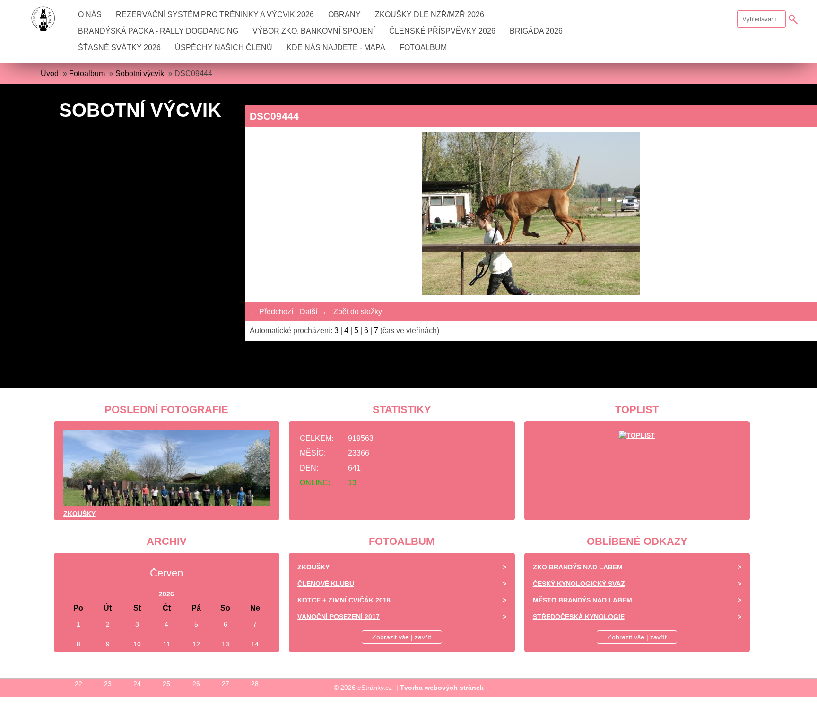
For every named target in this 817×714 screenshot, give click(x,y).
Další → (313, 312)
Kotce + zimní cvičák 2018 (344, 600)
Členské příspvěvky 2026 (442, 31)
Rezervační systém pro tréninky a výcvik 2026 (215, 14)
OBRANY (344, 14)
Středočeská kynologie (579, 616)
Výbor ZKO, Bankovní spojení (313, 31)
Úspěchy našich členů (223, 47)
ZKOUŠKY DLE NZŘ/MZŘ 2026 (429, 14)
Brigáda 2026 (536, 31)
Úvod (50, 73)
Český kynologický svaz (579, 583)
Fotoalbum (423, 47)
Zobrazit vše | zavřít (401, 637)
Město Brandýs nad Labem (582, 600)
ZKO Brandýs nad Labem (578, 567)
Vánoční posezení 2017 (338, 616)
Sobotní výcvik (139, 73)
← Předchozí (271, 312)
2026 (166, 594)
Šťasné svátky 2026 (119, 47)
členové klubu (325, 583)
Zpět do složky (357, 312)
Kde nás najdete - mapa (336, 47)
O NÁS (90, 14)
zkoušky (79, 513)
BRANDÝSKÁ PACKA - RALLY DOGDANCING (158, 31)
